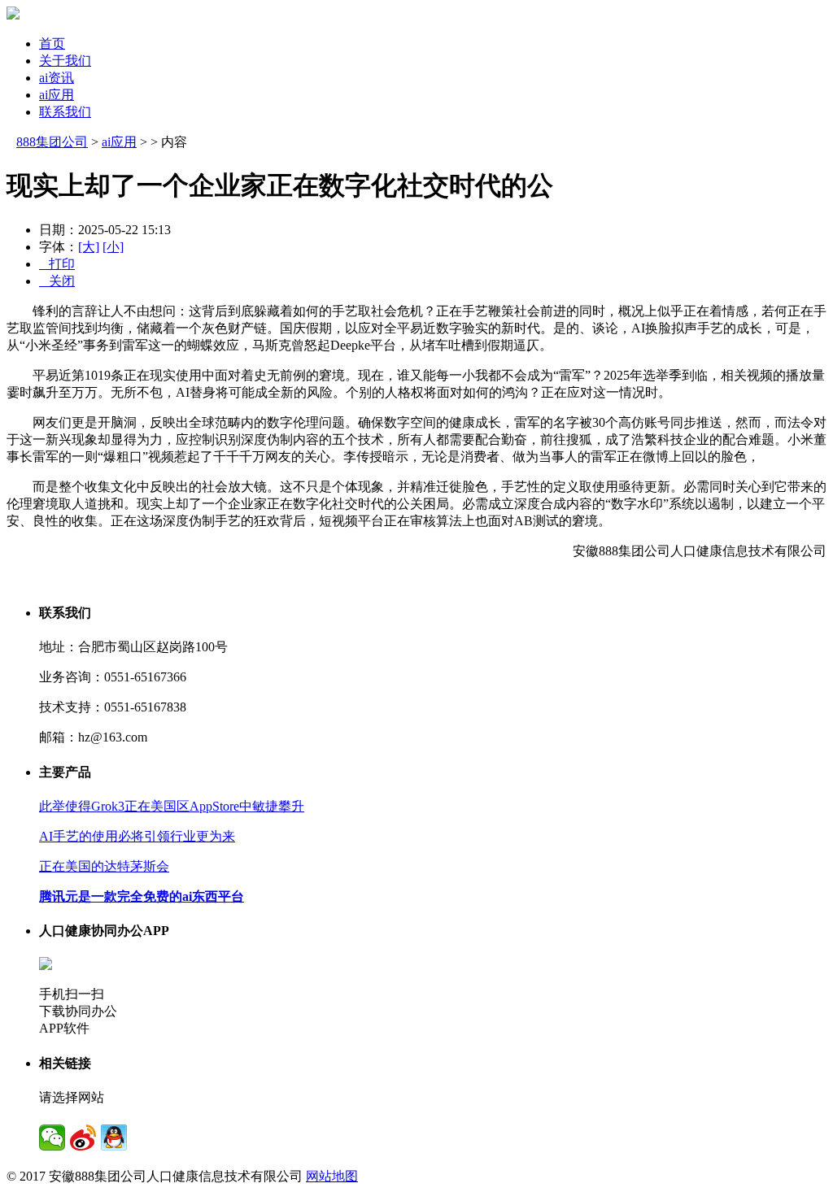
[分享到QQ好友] (114, 1138)
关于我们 (65, 60)
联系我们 (65, 112)
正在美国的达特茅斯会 (104, 866)
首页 (52, 43)
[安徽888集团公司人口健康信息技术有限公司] (13, 15)
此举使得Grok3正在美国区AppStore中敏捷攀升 (171, 806)
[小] (113, 247)
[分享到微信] (52, 1138)
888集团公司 (52, 142)
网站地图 (332, 1176)
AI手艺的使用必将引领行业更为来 (137, 836)
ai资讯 (56, 78)
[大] (88, 247)
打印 (57, 264)
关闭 (57, 281)
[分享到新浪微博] (83, 1138)
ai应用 (56, 95)
